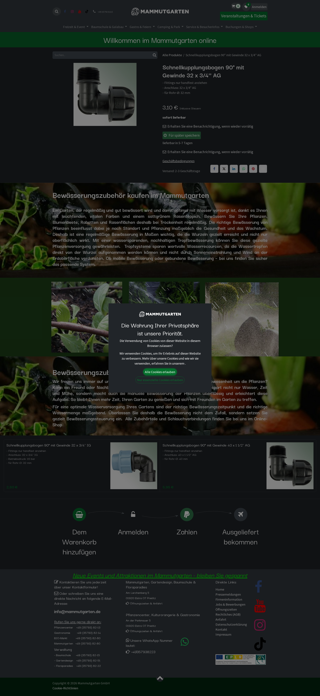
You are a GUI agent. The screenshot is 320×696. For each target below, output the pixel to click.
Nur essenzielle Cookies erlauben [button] (160, 380)
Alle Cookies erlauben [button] (160, 372)
